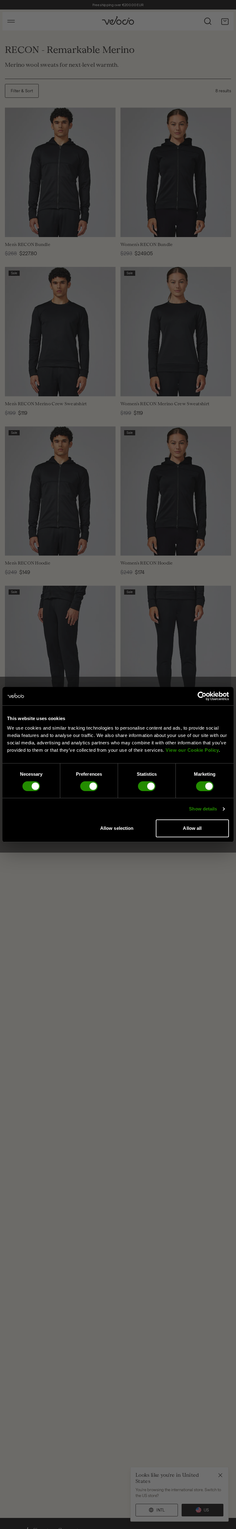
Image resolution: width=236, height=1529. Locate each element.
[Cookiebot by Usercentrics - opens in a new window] (202, 696)
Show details (203, 808)
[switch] (89, 786)
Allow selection (117, 828)
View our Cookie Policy (192, 750)
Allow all (192, 828)
